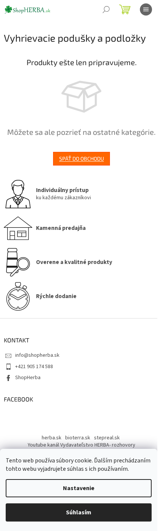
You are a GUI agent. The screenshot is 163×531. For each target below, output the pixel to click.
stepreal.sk (107, 438)
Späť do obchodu (81, 158)
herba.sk (51, 438)
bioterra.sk (77, 438)
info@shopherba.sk (37, 355)
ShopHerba (28, 377)
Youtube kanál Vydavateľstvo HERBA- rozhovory (81, 445)
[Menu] (146, 9)
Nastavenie (78, 488)
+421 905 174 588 (34, 366)
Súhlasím (78, 512)
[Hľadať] (106, 9)
